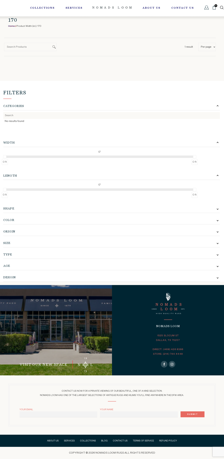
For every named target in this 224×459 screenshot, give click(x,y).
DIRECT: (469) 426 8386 (168, 349)
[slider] (4, 156)
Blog (104, 441)
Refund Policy (168, 441)
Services (74, 8)
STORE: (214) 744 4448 (168, 354)
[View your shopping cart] (214, 9)
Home (11, 26)
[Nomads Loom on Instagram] (172, 364)
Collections (42, 8)
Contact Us (182, 8)
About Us (152, 8)
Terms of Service (143, 441)
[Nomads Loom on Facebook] (164, 364)
